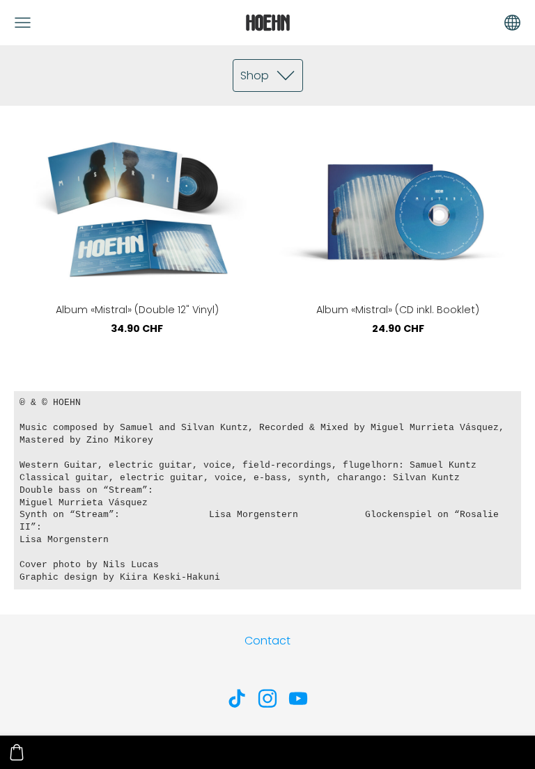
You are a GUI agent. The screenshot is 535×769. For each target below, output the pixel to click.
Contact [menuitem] (267, 641)
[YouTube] (298, 698)
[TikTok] (237, 698)
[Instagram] (267, 698)
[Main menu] (22, 22)
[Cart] (16, 752)
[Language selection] (512, 22)
